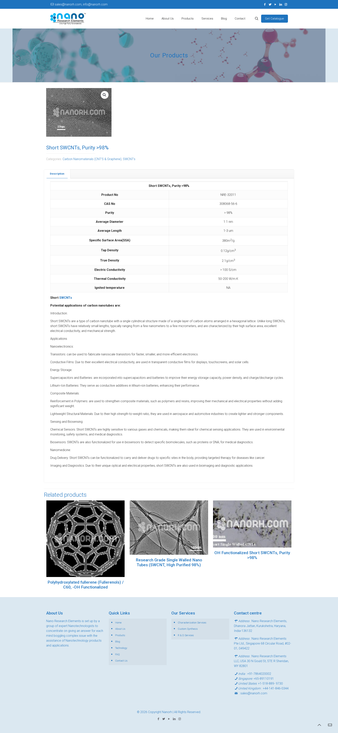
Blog (117, 641)
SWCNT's (129, 159)
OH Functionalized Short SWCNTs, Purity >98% (252, 555)
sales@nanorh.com (253, 693)
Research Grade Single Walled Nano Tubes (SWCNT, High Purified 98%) (169, 562)
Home (118, 622)
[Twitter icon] (270, 4)
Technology (121, 648)
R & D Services (186, 635)
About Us (120, 628)
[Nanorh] (68, 18)
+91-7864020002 (259, 674)
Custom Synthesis (188, 628)
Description (57, 173)
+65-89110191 (264, 678)
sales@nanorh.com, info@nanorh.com (81, 4)
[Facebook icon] (265, 4)
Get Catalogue (274, 18)
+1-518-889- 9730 (270, 683)
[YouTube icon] (275, 4)
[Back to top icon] (319, 725)
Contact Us (121, 660)
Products (120, 635)
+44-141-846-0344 (276, 688)
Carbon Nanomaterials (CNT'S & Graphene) (92, 159)
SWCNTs (65, 298)
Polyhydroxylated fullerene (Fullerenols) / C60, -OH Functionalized (86, 584)
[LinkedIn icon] (281, 4)
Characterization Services (192, 622)
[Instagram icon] (286, 4)
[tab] (57, 173)
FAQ (117, 654)
